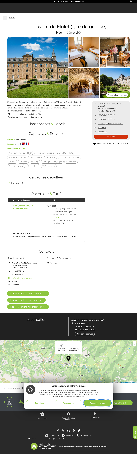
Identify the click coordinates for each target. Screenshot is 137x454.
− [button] (134, 345)
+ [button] (134, 342)
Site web (102, 127)
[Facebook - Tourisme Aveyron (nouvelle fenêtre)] (58, 430)
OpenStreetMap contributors (128, 382)
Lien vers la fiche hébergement (26, 293)
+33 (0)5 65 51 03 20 (106, 115)
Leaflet (113, 382)
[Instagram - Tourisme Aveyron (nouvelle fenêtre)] (68, 430)
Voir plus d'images (118, 95)
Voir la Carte (42, 418)
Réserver (111, 137)
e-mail (17, 388)
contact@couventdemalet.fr (110, 123)
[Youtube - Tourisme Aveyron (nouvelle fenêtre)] (63, 430)
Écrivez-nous (54, 435)
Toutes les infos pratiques (68, 419)
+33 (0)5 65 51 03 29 (106, 119)
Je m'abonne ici (119, 402)
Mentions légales (69, 446)
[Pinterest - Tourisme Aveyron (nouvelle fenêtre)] (74, 430)
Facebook (102, 132)
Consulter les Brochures (95, 418)
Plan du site (102, 446)
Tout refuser (39, 403)
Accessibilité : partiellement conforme (86, 446)
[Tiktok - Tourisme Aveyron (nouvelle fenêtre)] (79, 430)
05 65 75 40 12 (86, 435)
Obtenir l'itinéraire (85, 334)
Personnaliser (68, 403)
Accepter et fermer (97, 403)
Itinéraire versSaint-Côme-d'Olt (75, 349)
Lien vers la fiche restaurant (24, 300)
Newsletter (135, 432)
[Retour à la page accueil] (5, 18)
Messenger (70, 435)
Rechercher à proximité (62, 349)
